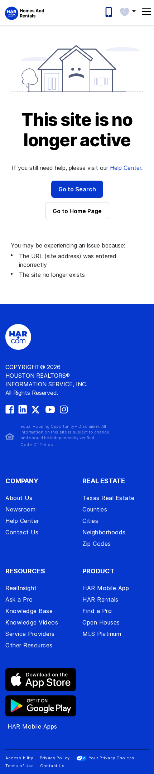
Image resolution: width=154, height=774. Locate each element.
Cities (90, 520)
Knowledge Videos (31, 622)
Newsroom (20, 509)
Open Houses (101, 622)
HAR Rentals (100, 599)
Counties (94, 509)
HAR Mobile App (105, 588)
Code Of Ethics (36, 444)
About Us (18, 497)
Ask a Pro (19, 599)
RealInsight (21, 588)
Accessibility (19, 757)
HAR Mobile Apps (32, 726)
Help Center (125, 167)
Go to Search (77, 189)
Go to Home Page (77, 211)
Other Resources (29, 645)
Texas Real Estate (108, 497)
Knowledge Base (29, 610)
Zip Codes (96, 543)
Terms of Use (19, 765)
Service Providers (30, 633)
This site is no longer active (77, 130)
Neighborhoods (104, 532)
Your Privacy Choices (112, 757)
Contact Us (21, 532)
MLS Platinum (101, 633)
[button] (128, 11)
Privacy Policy (55, 757)
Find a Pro (97, 610)
